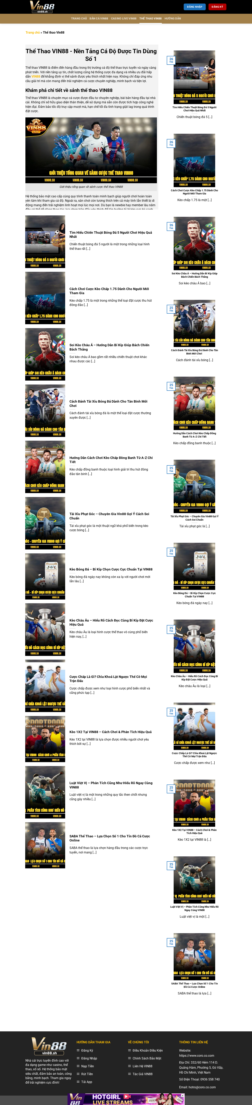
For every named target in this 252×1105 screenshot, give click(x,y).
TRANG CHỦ (79, 18)
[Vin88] (45, 7)
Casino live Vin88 (124, 18)
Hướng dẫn (173, 18)
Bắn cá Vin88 (99, 18)
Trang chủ (33, 32)
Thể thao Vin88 (150, 18)
